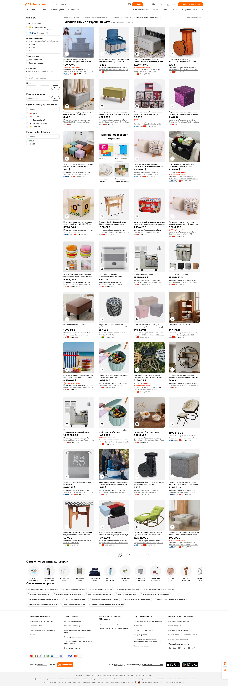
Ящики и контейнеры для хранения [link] (147, 18)
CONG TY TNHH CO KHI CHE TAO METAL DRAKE (184, 385)
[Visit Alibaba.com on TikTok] (193, 648)
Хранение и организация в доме (95, 18)
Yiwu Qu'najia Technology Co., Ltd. (146, 232)
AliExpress (80, 675)
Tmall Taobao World (102, 675)
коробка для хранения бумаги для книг (105, 599)
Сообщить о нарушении (143, 646)
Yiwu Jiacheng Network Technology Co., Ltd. (184, 179)
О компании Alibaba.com (40, 616)
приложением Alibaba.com (152, 665)
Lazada (114, 675)
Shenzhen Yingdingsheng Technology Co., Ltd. (78, 387)
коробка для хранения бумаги (75, 599)
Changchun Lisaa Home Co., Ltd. (111, 385)
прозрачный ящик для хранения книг (137, 599)
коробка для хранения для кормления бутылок (108, 605)
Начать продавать (175, 626)
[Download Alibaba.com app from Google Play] (190, 664)
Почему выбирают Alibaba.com (41, 621)
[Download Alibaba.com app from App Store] (173, 664)
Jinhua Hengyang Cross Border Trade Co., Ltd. (149, 282)
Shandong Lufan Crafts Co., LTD (180, 234)
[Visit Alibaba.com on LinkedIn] (174, 648)
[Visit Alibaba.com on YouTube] (188, 648)
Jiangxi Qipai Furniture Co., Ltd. (145, 72)
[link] (225, 663)
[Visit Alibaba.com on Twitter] (179, 648)
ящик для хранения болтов (127, 594)
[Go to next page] (153, 555)
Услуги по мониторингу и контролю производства (78, 642)
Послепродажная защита (74, 637)
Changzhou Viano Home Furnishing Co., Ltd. (184, 122)
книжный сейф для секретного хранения (171, 599)
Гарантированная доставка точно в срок (77, 631)
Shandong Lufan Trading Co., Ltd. (146, 174)
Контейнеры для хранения (121, 18)
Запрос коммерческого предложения (113, 628)
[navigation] (43, 286)
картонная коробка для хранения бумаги (160, 589)
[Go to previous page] (110, 555)
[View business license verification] (135, 682)
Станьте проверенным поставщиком (182, 635)
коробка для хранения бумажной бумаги (44, 599)
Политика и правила (72, 648)
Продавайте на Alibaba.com (178, 621)
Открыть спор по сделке (143, 630)
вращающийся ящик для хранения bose (43, 605)
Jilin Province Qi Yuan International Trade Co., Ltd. (114, 442)
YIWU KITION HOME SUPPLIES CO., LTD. (78, 72)
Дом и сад (75, 18)
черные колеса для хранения (75, 589)
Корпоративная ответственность (42, 630)
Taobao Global (124, 675)
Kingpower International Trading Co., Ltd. (184, 438)
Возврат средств (140, 635)
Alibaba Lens (42, 665)
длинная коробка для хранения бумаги (156, 594)
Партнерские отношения (178, 639)
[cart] (161, 5)
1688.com (89, 675)
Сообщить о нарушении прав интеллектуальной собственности (147, 640)
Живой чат (138, 626)
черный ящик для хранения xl (102, 589)
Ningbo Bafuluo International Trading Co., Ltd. (114, 70)
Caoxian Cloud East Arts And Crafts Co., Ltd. (114, 122)
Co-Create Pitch (36, 626)
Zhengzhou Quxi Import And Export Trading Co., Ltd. (149, 440)
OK (55, 88)
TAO (132, 675)
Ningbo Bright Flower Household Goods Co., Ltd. (149, 335)
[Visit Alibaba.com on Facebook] (169, 648)
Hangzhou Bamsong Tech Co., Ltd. (181, 335)
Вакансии (33, 635)
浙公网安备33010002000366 (153, 682)
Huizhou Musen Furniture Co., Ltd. (75, 335)
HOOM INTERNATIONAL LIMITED (111, 284)
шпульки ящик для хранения (39, 594)
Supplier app (119, 665)
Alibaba (65, 18)
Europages (148, 675)
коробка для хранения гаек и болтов (68, 594)
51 (148, 555)
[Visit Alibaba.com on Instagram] (184, 648)
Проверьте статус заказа (178, 630)
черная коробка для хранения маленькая (44, 589)
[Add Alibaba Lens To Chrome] (65, 664)
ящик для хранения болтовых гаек (99, 594)
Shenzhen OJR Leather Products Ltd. (147, 124)
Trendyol (139, 675)
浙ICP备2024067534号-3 (174, 682)
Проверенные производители (110, 624)
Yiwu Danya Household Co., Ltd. (145, 390)
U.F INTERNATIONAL (106, 335)
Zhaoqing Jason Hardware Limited (75, 174)
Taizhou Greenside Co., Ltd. (73, 232)
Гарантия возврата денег (73, 626)
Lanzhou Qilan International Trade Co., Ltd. (78, 440)
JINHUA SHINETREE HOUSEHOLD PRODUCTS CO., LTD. (184, 70)
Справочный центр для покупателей (148, 621)
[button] (129, 4)
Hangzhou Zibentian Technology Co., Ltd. (78, 284)
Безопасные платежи (72, 621)
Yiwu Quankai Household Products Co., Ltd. (114, 232)
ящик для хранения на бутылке (74, 605)
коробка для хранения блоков (129, 589)
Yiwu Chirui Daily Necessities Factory (77, 122)
